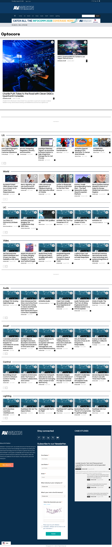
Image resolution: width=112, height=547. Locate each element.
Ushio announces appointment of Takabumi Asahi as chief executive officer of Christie (46, 188)
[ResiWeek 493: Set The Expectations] (29, 403)
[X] (98, 1)
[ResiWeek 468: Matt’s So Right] (47, 403)
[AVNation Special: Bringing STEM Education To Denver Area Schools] (83, 142)
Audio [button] (48, 504)
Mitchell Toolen (59, 152)
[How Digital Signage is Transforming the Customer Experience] (10, 142)
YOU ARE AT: (14, 25)
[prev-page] (2, 163)
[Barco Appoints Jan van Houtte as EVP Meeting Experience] (29, 178)
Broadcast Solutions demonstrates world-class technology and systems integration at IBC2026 (100, 257)
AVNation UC (97, 220)
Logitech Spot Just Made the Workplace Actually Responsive (81, 255)
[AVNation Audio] (47, 295)
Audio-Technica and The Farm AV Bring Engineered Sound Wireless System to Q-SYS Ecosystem (82, 305)
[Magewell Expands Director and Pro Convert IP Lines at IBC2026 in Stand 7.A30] (65, 247)
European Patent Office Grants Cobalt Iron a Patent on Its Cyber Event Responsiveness (10, 188)
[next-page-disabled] (6, 199)
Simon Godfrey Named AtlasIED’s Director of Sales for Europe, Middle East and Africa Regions (100, 188)
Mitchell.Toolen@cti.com (7, 226)
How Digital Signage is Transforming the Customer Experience (9, 150)
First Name (44, 455)
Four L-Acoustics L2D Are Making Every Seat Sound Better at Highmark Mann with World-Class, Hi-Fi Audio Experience (98, 476)
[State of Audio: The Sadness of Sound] (100, 295)
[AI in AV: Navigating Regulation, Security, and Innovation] (28, 142)
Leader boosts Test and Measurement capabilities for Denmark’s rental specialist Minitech (90, 465)
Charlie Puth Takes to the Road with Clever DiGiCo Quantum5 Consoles (28, 95)
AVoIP (89, 487)
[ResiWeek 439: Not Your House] (100, 403)
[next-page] (5, 163)
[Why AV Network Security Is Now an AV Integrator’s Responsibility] (82, 333)
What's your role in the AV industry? (52, 492)
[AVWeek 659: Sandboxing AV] (101, 142)
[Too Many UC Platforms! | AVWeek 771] (11, 214)
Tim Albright (76, 346)
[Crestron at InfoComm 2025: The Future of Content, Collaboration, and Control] (29, 369)
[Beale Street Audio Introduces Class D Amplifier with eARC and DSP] (47, 247)
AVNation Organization (25, 228)
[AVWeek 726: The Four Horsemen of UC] (65, 214)
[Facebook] (92, 1)
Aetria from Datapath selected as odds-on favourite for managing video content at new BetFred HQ (47, 378)
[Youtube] (99, 1)
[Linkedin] (96, 1)
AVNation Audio (44, 301)
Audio (89, 479)
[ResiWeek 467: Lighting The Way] (65, 403)
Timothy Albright (5, 154)
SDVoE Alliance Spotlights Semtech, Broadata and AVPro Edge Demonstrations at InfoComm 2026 (29, 342)
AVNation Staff (7, 98)
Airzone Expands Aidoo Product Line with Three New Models (100, 377)
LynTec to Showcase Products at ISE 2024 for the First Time (64, 186)
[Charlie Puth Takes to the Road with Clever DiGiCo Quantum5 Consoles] (28, 66)
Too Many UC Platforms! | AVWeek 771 (10, 222)
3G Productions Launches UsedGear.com (8, 411)
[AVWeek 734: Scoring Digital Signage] (11, 295)
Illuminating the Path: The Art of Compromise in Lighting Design (82, 411)
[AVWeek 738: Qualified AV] (47, 214)
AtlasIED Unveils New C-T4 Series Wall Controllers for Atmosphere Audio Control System (82, 378)
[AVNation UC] (100, 214)
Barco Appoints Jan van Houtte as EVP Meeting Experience (28, 186)
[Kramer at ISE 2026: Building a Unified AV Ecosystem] (100, 333)
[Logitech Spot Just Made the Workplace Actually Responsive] (82, 247)
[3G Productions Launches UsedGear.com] (11, 403)
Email (43, 473)
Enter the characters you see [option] (52, 502)
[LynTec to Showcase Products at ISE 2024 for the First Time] (65, 178)
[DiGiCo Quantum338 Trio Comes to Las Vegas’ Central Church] (72, 47)
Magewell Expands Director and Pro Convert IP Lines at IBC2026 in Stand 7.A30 (63, 257)
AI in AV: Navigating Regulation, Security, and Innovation (27, 150)
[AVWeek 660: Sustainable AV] (65, 142)
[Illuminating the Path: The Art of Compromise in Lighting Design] (82, 403)
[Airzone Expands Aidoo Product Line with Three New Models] (100, 369)
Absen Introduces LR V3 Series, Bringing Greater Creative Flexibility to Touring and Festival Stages (28, 257)
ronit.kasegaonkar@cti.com (97, 222)
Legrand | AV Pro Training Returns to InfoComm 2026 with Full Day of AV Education (64, 342)
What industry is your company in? (51, 483)
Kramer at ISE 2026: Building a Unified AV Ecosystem (99, 341)
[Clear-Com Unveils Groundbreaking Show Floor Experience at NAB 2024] (65, 295)
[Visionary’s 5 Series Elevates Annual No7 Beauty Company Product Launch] (80, 487)
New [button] (45, 504)
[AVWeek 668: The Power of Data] (82, 214)
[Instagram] (94, 1)
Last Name (44, 464)
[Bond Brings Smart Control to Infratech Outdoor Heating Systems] (11, 369)
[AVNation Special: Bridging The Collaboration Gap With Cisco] (29, 214)
